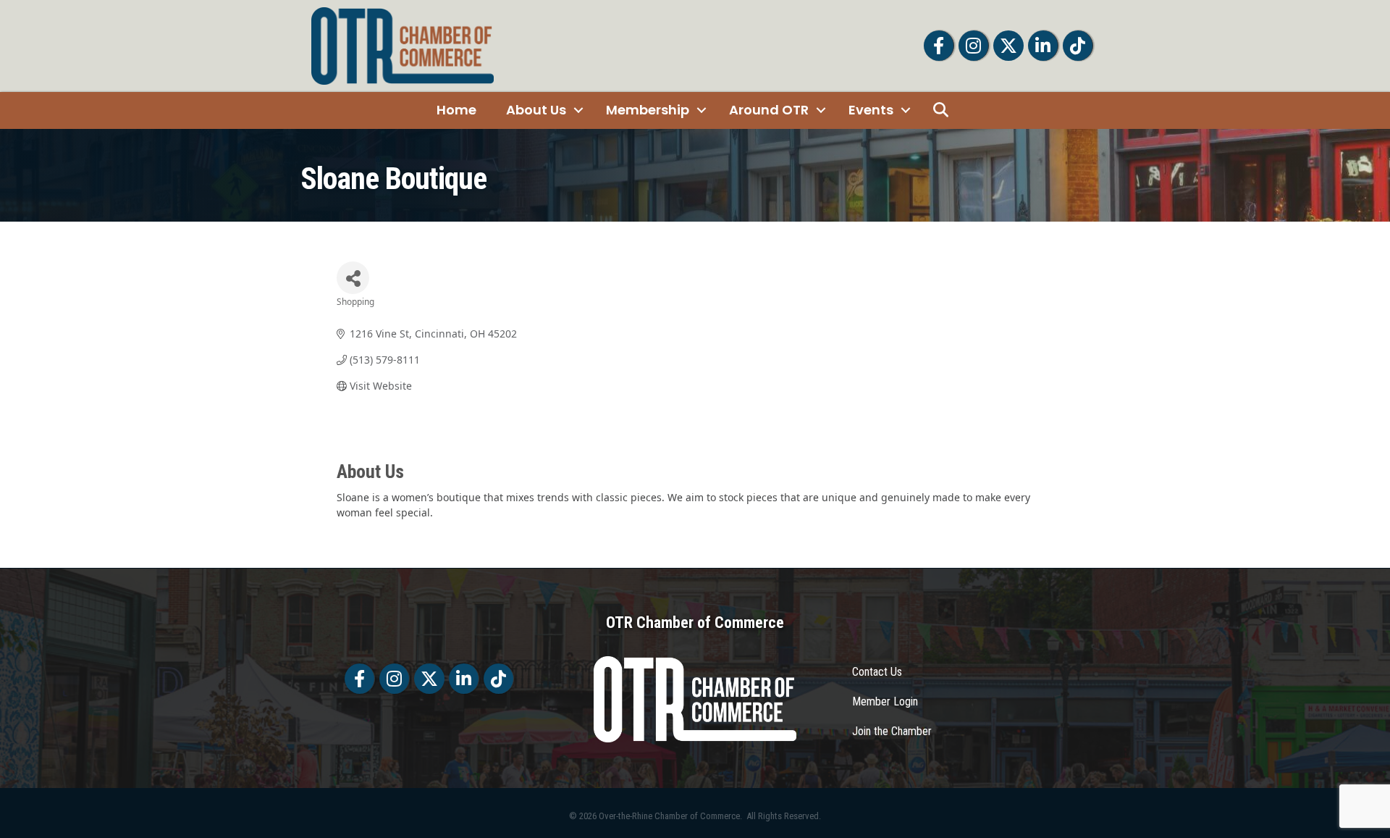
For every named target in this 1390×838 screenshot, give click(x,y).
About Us (536, 110)
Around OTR (769, 110)
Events (870, 110)
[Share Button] (353, 277)
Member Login (885, 701)
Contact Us (877, 672)
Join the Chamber (892, 731)
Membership (647, 110)
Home (456, 110)
